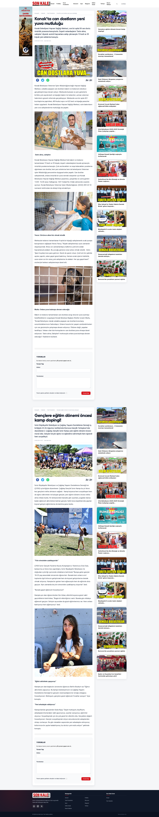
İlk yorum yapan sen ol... (64, 360)
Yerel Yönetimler (66, 3)
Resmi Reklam (109, 3)
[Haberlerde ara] (117, 4)
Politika (58, 3)
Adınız (38, 367)
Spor (81, 3)
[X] (41, 806)
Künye (107, 797)
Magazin (87, 3)
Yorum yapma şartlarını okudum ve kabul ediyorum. (50, 393)
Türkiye (103, 3)
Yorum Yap (86, 393)
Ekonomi (75, 3)
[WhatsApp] (34, 806)
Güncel (52, 3)
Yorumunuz (39, 376)
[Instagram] (37, 806)
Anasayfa (37, 13)
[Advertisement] (133, 31)
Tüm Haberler (109, 801)
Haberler (43, 13)
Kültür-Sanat (94, 3)
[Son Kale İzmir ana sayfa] (41, 795)
